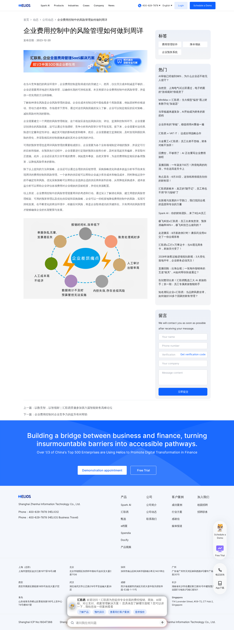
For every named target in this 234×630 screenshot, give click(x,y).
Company (99, 5)
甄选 (123, 518)
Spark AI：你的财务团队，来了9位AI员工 (182, 213)
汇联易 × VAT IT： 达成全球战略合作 (180, 133)
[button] (219, 551)
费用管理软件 (170, 44)
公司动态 (47, 19)
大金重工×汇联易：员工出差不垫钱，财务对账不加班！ (183, 143)
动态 (35, 19)
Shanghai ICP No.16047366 (35, 622)
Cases (86, 5)
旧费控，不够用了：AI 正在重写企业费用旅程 (182, 155)
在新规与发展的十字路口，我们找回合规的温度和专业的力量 (182, 202)
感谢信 (176, 518)
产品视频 (126, 546)
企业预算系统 (170, 52)
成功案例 (177, 504)
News (111, 5)
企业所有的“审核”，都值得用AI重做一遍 (181, 124)
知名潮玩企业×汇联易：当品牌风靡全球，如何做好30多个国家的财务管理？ (183, 294)
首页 (26, 19)
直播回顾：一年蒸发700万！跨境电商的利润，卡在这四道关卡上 (183, 166)
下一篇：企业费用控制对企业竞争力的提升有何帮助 (55, 414)
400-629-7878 (38, 517)
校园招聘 (202, 504)
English (166, 5)
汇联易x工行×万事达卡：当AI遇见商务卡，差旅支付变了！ (181, 246)
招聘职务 (202, 511)
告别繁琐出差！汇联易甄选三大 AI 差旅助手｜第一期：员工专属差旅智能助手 (182, 282)
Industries (73, 5)
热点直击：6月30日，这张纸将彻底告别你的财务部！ (183, 178)
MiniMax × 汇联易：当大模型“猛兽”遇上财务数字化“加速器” (183, 101)
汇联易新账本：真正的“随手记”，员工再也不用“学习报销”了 (183, 190)
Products (59, 5)
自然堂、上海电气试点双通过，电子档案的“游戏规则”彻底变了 (182, 90)
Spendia (126, 532)
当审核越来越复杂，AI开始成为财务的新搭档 (182, 113)
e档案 (124, 525)
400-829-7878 (150, 5)
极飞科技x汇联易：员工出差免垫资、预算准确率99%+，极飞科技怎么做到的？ (182, 223)
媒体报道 (177, 525)
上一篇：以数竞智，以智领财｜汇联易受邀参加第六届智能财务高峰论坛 (67, 407)
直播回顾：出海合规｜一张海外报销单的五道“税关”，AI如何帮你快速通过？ (182, 270)
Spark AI (45, 5)
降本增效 (195, 44)
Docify (125, 539)
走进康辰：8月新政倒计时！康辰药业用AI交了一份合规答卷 (182, 234)
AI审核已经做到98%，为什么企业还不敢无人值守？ (183, 78)
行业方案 (177, 511)
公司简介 (151, 504)
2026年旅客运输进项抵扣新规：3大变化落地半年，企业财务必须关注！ (182, 258)
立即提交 (183, 391)
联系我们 (151, 518)
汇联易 (125, 511)
